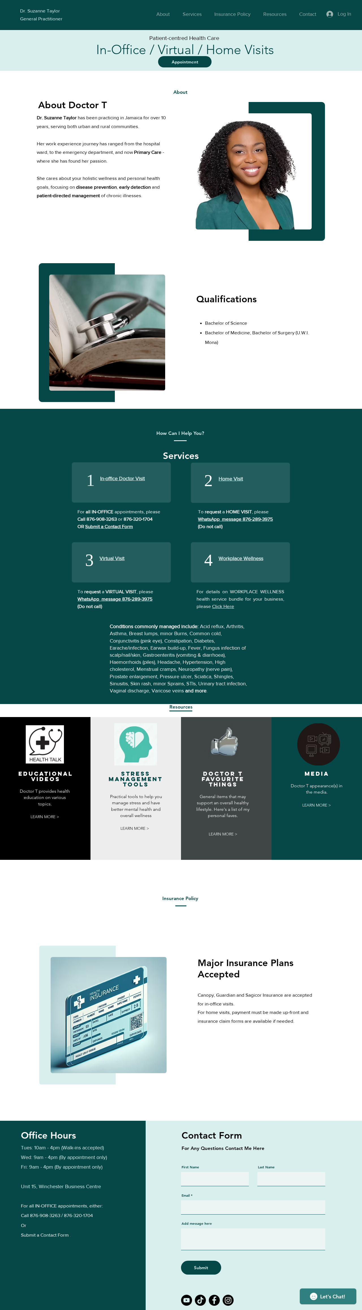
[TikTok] (200, 1300)
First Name (190, 1167)
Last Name (266, 1167)
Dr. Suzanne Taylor (40, 10)
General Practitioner (41, 18)
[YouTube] (186, 1300)
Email (186, 1195)
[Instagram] (228, 1300)
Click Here (223, 606)
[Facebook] (214, 1300)
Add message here (197, 1223)
